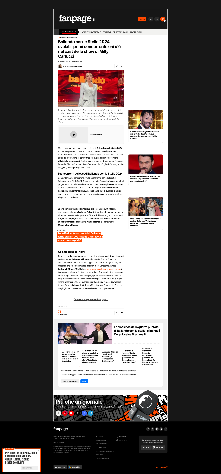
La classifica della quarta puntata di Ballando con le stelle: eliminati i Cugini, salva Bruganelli (137, 330)
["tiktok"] (58, 413)
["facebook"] (84, 413)
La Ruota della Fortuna (91, 32)
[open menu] (56, 32)
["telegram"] (90, 413)
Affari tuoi (107, 32)
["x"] (77, 413)
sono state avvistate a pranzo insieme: (104, 269)
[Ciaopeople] (161, 468)
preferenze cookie (102, 458)
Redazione (99, 455)
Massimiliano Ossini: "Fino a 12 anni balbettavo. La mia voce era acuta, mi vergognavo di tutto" (98, 371)
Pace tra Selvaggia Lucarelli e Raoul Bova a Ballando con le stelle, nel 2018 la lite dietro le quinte (98, 374)
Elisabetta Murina (76, 66)
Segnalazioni (101, 440)
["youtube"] (71, 413)
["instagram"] (65, 413)
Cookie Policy (101, 447)
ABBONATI (142, 19)
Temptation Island (120, 32)
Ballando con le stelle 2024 (68, 37)
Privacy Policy (101, 444)
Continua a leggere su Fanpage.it (91, 299)
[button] (122, 66)
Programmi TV (62, 306)
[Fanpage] (62, 429)
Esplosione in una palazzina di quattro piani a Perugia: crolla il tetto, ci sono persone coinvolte (21, 457)
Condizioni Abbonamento (105, 451)
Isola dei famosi (136, 32)
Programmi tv (69, 31)
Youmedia (99, 436)
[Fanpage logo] (75, 19)
